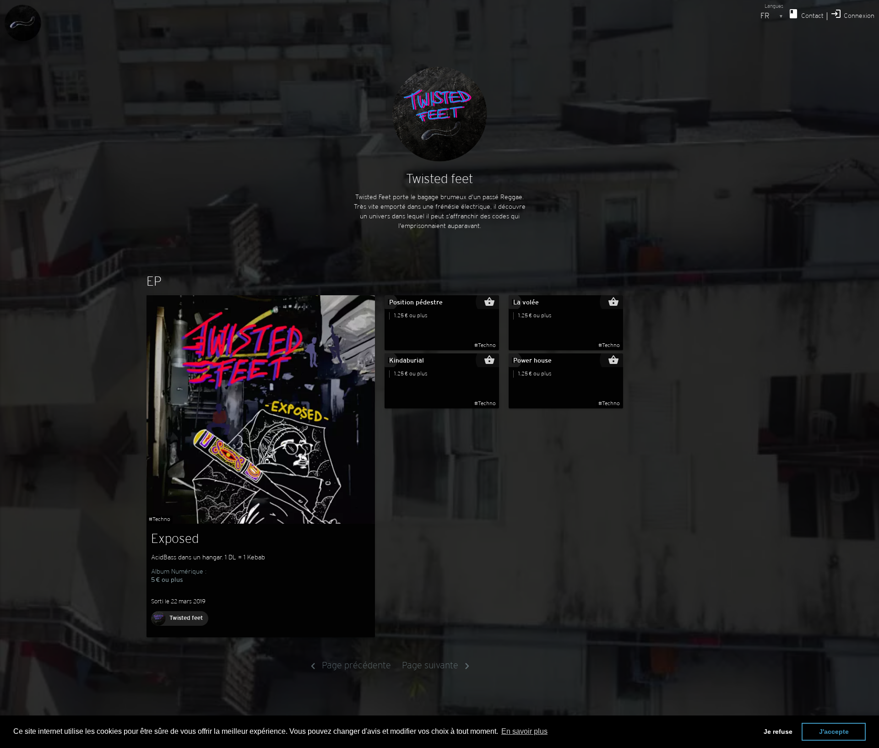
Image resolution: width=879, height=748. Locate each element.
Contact (806, 13)
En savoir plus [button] (524, 731)
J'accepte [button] (834, 731)
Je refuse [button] (778, 731)
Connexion (852, 13)
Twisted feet (186, 618)
